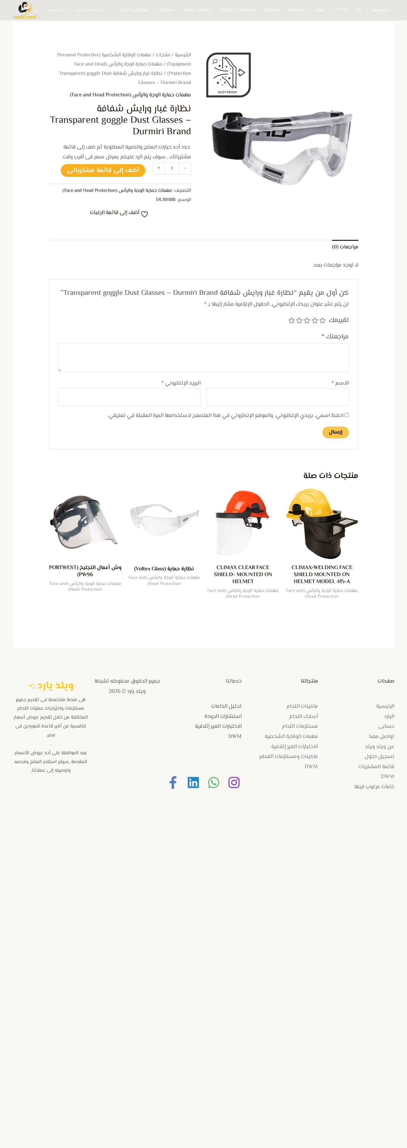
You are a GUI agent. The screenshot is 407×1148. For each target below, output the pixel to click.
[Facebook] (173, 783)
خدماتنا (271, 10)
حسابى (386, 726)
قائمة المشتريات (88, 10)
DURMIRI (166, 200)
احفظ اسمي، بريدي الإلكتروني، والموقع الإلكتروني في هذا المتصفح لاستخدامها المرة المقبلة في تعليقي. (225, 416)
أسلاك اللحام (303, 717)
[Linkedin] (193, 783)
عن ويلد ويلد (379, 747)
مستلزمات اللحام (300, 726)
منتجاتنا (297, 10)
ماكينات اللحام (302, 706)
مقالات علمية (197, 10)
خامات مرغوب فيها (374, 787)
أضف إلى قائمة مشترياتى (103, 170)
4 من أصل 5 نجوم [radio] (299, 320)
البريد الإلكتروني (181, 383)
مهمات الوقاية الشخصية (291, 737)
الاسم (340, 383)
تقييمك (339, 320)
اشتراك (166, 10)
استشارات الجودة (223, 717)
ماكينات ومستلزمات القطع (288, 757)
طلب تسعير (57, 10)
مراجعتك (335, 337)
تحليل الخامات (226, 706)
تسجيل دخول (135, 10)
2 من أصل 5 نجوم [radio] (314, 320)
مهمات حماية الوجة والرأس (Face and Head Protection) (130, 95)
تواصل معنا (381, 737)
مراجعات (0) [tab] (345, 247)
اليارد (320, 10)
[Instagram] (234, 783)
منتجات (163, 55)
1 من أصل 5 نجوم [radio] (322, 320)
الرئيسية (381, 10)
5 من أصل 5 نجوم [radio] (291, 320)
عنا (359, 10)
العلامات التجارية (237, 10)
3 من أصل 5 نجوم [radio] (307, 320)
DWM (341, 10)
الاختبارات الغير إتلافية (294, 747)
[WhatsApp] (214, 783)
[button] (214, 61)
